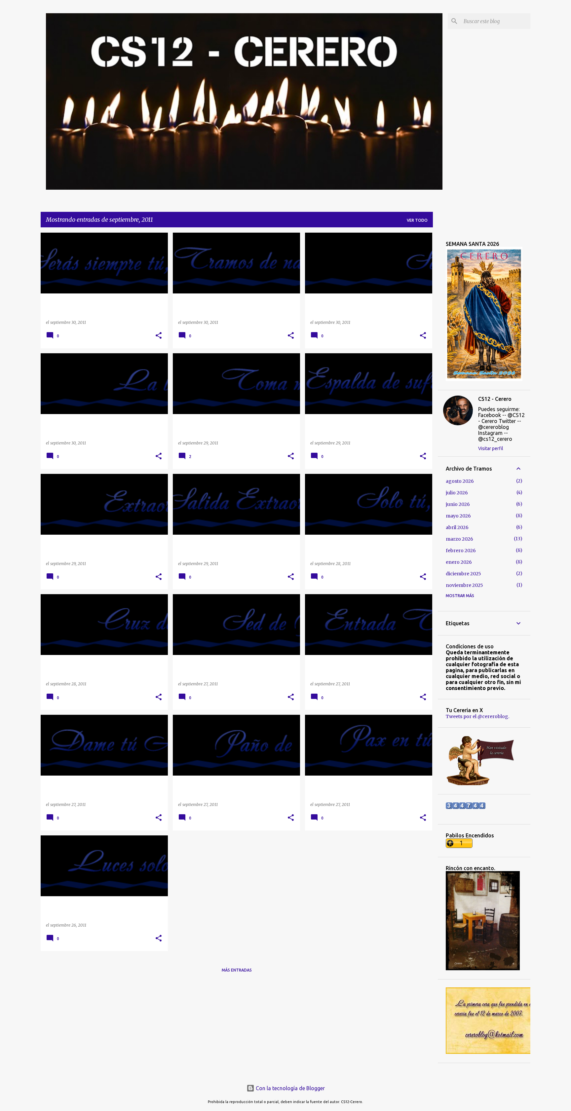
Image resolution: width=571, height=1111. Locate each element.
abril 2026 (457, 527)
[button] (159, 335)
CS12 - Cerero (495, 399)
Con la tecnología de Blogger (289, 1088)
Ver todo (417, 220)
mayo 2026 (458, 516)
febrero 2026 (461, 551)
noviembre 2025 (464, 585)
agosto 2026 (460, 481)
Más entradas (237, 970)
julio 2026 (457, 493)
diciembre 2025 (463, 574)
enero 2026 (459, 562)
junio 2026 (458, 504)
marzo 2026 (459, 539)
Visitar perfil (490, 448)
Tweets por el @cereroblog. (477, 716)
